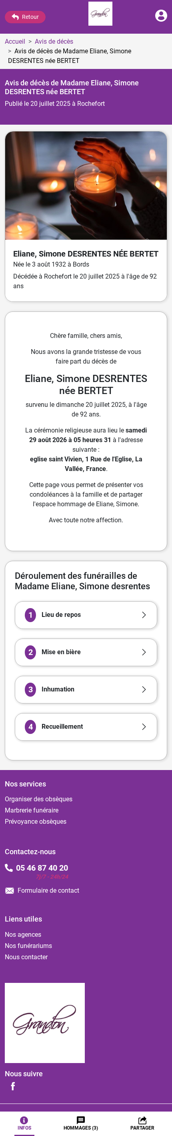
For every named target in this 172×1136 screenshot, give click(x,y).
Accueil (15, 41)
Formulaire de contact (48, 890)
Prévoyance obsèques (35, 821)
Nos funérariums (28, 946)
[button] (86, 615)
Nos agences (23, 934)
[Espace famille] (161, 19)
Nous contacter (26, 957)
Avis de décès (54, 41)
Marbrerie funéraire (31, 810)
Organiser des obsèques (38, 799)
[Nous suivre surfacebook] (13, 1086)
